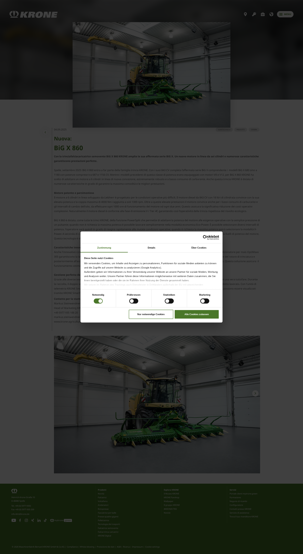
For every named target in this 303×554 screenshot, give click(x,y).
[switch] (133, 301)
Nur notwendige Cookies (151, 314)
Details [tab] (151, 247)
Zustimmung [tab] (104, 247)
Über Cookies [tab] (198, 247)
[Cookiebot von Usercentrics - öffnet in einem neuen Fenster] (205, 237)
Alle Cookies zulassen (196, 314)
